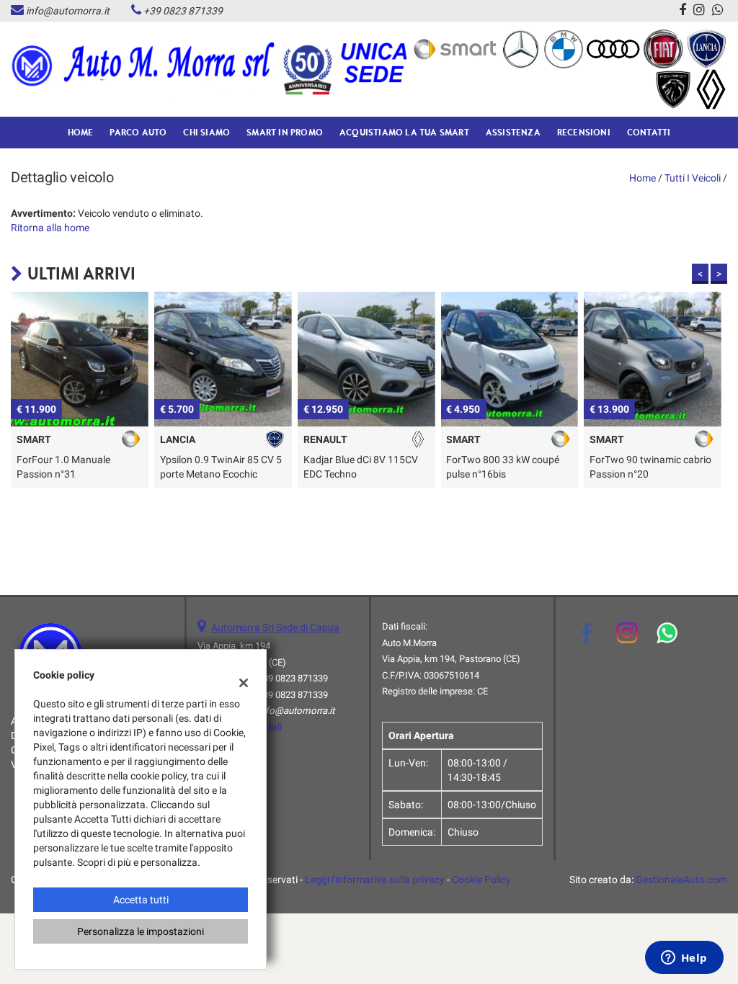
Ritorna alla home (50, 227)
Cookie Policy (481, 879)
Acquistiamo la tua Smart (404, 132)
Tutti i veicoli (692, 178)
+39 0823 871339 (183, 11)
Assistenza (513, 132)
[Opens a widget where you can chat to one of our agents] (684, 959)
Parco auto (138, 132)
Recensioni (583, 132)
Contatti (649, 132)
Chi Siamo (206, 132)
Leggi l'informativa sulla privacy (375, 879)
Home (81, 132)
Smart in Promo (284, 132)
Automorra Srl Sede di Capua (275, 627)
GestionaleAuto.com (681, 879)
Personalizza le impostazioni (140, 931)
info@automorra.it (68, 11)
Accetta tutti (141, 899)
